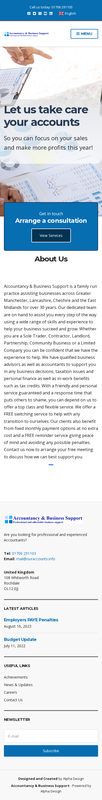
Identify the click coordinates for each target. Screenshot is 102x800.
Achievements (16, 677)
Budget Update (20, 639)
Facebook (29, 13)
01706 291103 (62, 7)
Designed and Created (38, 778)
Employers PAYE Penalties (31, 619)
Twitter (34, 13)
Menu (86, 33)
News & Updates (18, 684)
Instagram (40, 13)
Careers (10, 692)
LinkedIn (51, 13)
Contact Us (13, 699)
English (70, 13)
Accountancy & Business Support (40, 785)
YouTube (45, 13)
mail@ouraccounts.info (35, 558)
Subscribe (51, 750)
